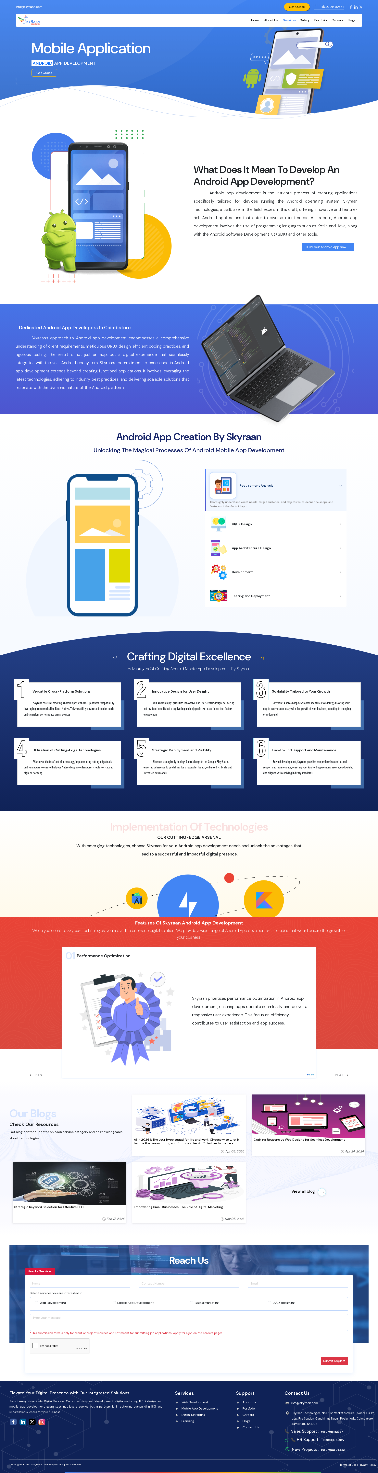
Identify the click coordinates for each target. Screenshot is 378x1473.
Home (255, 20)
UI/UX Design (242, 524)
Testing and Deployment (251, 596)
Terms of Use (348, 1465)
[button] (36, 1074)
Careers (337, 20)
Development (242, 572)
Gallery (305, 20)
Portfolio (320, 20)
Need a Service (39, 1271)
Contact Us (251, 1427)
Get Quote (297, 7)
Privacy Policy (367, 1465)
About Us (271, 20)
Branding (188, 1421)
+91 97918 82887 (332, 7)
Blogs (351, 20)
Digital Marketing (207, 1303)
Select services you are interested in (56, 1293)
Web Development (53, 1303)
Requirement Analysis (256, 485)
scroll (17, 81)
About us (249, 1402)
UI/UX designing (284, 1303)
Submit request (334, 1361)
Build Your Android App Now (326, 247)
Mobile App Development (135, 1303)
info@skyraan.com (29, 7)
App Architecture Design (251, 548)
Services (289, 20)
